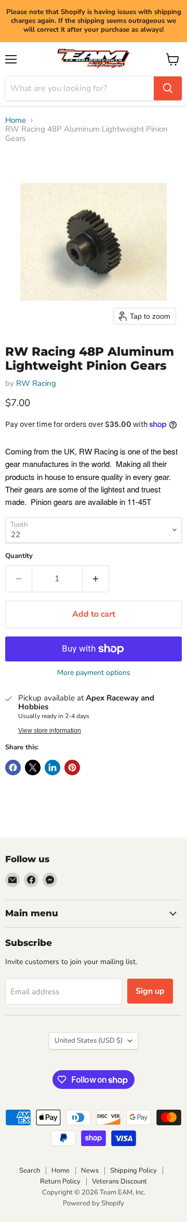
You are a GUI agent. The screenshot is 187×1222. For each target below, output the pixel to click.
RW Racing (36, 383)
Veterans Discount (119, 1181)
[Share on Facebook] (13, 767)
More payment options (93, 673)
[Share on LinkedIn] (52, 767)
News (90, 1170)
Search (29, 1170)
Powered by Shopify (93, 1203)
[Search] (168, 88)
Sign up (150, 991)
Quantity (19, 556)
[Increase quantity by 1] (96, 578)
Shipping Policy (133, 1170)
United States (89, 1040)
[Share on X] (33, 767)
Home (15, 120)
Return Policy (60, 1181)
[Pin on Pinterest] (72, 767)
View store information (49, 730)
